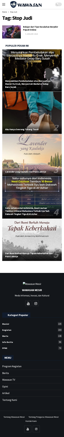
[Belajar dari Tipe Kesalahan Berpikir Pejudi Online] (11, 32)
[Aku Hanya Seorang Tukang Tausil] (32, 113)
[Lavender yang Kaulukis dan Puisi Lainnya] (32, 155)
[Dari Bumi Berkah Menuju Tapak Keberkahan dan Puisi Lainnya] (32, 240)
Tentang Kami (9, 400)
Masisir (31, 323)
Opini (5, 386)
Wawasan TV (8, 379)
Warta (31, 336)
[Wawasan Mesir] (47, 4)
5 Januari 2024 (31, 34)
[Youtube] (28, 303)
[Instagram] (36, 303)
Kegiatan (31, 330)
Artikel (6, 393)
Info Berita (31, 342)
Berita (5, 373)
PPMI (31, 348)
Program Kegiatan (11, 366)
